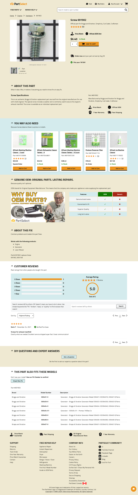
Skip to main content (69, 17)
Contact (12, 460)
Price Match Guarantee (18, 457)
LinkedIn (105, 456)
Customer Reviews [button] (26, 266)
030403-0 (44, 401)
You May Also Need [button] (26, 123)
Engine (19, 16)
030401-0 (44, 397)
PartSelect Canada (75, 483)
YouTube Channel (108, 450)
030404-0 (44, 406)
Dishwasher (44, 452)
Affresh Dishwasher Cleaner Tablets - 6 (47, 151)
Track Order (14, 452)
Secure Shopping (75, 475)
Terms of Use (73, 473)
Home (12, 16)
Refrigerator (44, 462)
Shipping (13, 446)
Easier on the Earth (75, 454)
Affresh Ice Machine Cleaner (117, 151)
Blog (103, 459)
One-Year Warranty (16, 454)
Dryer (41, 454)
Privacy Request (74, 470)
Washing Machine (46, 465)
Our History (73, 449)
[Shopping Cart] (126, 3)
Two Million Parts (75, 452)
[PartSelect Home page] (18, 4)
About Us (72, 446)
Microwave (43, 457)
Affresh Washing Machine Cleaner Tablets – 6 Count (70, 151)
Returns (12, 449)
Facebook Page (107, 453)
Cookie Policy (73, 462)
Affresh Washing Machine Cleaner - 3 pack (22, 151)
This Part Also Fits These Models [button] (35, 372)
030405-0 (44, 415)
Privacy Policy (73, 460)
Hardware (29, 16)
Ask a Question (69, 357)
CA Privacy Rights (75, 465)
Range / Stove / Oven (47, 460)
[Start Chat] (133, 489)
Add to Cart (91, 44)
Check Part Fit (18, 381)
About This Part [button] (24, 86)
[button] (16, 10)
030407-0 (44, 424)
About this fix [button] (23, 230)
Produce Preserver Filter (94, 150)
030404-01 (45, 410)
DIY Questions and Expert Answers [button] (37, 351)
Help (11, 462)
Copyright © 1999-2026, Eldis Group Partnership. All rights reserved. (69, 491)
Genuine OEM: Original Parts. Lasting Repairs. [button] (44, 180)
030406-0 (44, 420)
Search (121, 306)
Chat (90, 4)
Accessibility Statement (77, 481)
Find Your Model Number (48, 467)
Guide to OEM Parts (46, 470)
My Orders (101, 4)
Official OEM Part (95, 33)
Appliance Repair (45, 446)
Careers (71, 457)
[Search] (125, 9)
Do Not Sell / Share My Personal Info (81, 467)
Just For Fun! (106, 462)
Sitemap (72, 478)
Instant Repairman (46, 449)
